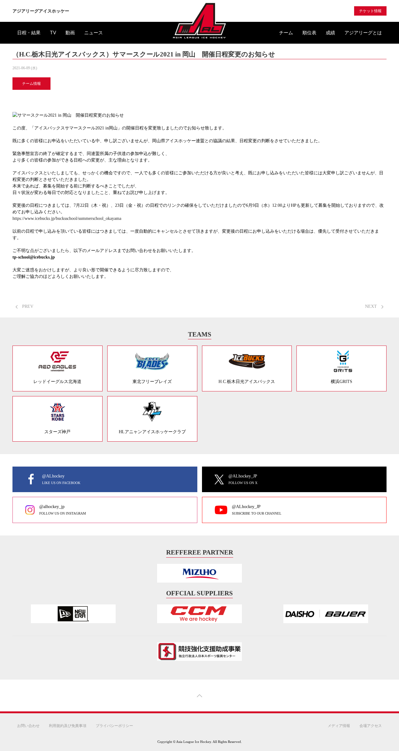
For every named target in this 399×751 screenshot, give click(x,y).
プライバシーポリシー (114, 725)
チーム (286, 33)
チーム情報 (31, 83)
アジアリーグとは (363, 33)
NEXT (371, 306)
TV (53, 33)
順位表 (309, 33)
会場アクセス (370, 725)
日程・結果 (29, 33)
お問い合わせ (28, 725)
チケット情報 (370, 11)
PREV (27, 306)
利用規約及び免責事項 (67, 725)
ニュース (93, 33)
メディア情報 (339, 725)
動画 (70, 33)
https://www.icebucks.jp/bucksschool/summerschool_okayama (66, 218)
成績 (330, 33)
